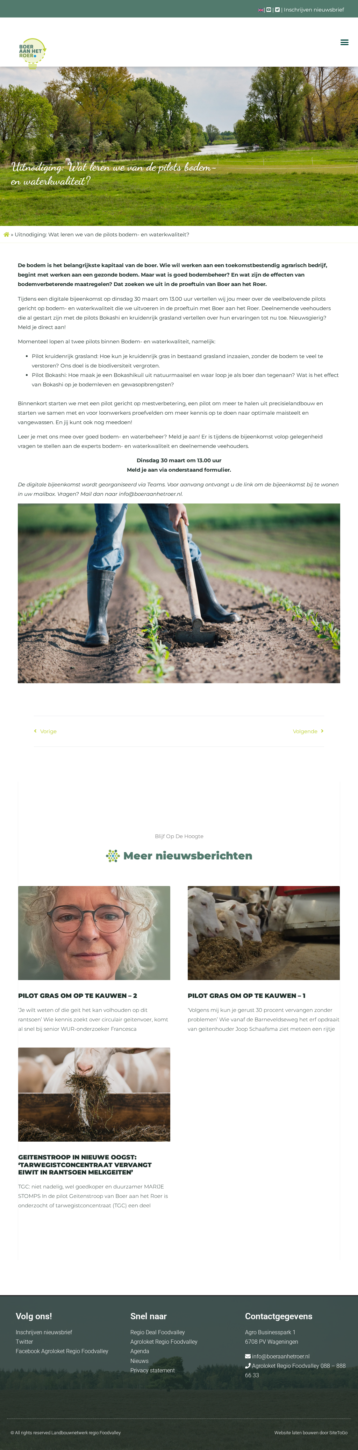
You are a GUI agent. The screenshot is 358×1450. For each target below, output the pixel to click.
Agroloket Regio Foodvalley (164, 1341)
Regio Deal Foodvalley (157, 1332)
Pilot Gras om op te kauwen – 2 (77, 996)
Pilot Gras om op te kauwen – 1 (247, 996)
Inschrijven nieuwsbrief (314, 9)
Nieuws (139, 1361)
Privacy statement (152, 1370)
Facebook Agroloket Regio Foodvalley (62, 1351)
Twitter (24, 1341)
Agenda (139, 1351)
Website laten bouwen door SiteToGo (311, 1432)
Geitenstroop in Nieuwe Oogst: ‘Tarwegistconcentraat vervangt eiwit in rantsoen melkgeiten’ (85, 1164)
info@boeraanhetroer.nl (280, 1356)
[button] (344, 42)
